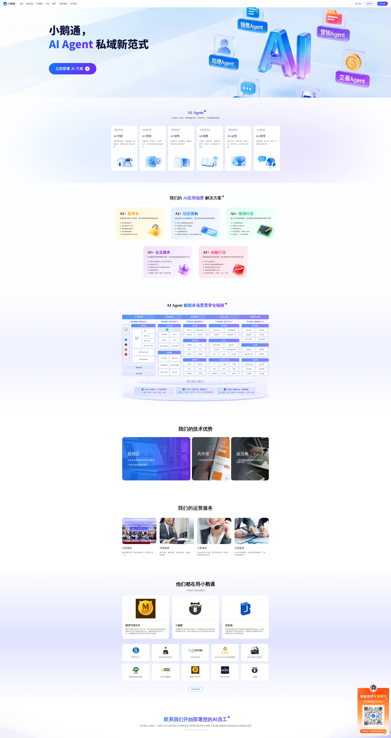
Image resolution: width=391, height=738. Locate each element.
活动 (47, 4)
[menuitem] (21, 3)
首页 (21, 4)
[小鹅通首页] (9, 3)
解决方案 (29, 4)
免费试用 (382, 4)
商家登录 (369, 4)
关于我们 (73, 4)
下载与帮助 (63, 4)
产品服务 (39, 4)
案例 (54, 4)
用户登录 (358, 4)
